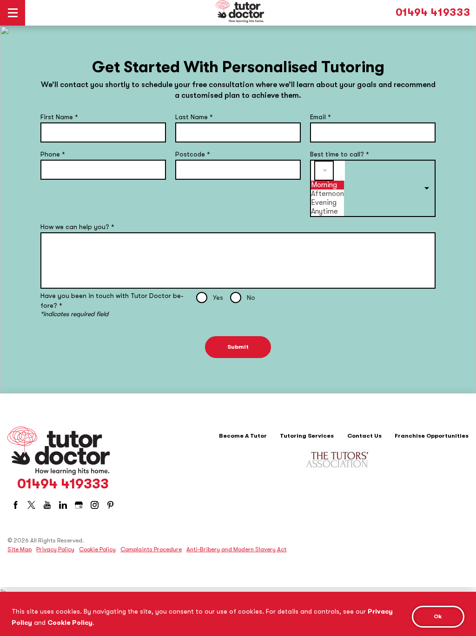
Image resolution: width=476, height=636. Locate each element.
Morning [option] (324, 185)
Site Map (19, 549)
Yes (218, 297)
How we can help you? (77, 226)
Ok (438, 616)
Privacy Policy (55, 549)
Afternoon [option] (327, 193)
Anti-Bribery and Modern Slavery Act (236, 549)
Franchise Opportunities (432, 435)
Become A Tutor (243, 435)
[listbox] (373, 188)
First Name (59, 117)
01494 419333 (433, 13)
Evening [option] (324, 202)
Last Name (194, 117)
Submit (238, 346)
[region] (238, 614)
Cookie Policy (70, 622)
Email (320, 117)
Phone (52, 154)
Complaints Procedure (151, 549)
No (251, 297)
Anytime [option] (324, 211)
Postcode (192, 154)
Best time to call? (339, 154)
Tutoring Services (307, 435)
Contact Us (364, 435)
